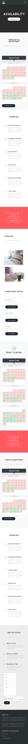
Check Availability (11, 307)
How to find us (5, 733)
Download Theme (14, 220)
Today (14, 61)
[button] (25, 2)
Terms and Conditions (6, 738)
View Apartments (14, 19)
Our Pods (4, 736)
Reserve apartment (8, 105)
